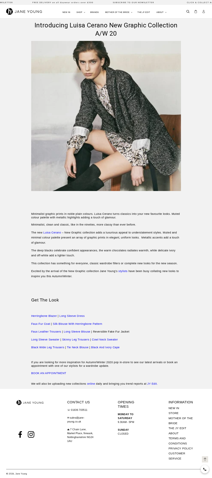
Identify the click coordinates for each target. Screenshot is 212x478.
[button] (188, 11)
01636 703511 (79, 410)
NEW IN (174, 408)
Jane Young (21, 474)
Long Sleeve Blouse (77, 331)
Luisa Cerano (52, 232)
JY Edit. (152, 383)
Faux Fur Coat (40, 323)
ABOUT (174, 433)
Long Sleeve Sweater (45, 339)
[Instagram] (31, 434)
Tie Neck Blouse (77, 347)
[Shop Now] (205, 469)
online (91, 383)
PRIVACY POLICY (181, 448)
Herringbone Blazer (44, 315)
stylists (123, 271)
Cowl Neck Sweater (105, 339)
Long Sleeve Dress (72, 315)
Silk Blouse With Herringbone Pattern (77, 323)
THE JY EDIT (177, 428)
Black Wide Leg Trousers (47, 347)
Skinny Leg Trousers (75, 339)
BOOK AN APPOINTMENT (48, 373)
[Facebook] (20, 434)
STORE (174, 413)
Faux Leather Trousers (46, 331)
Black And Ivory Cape (105, 347)
